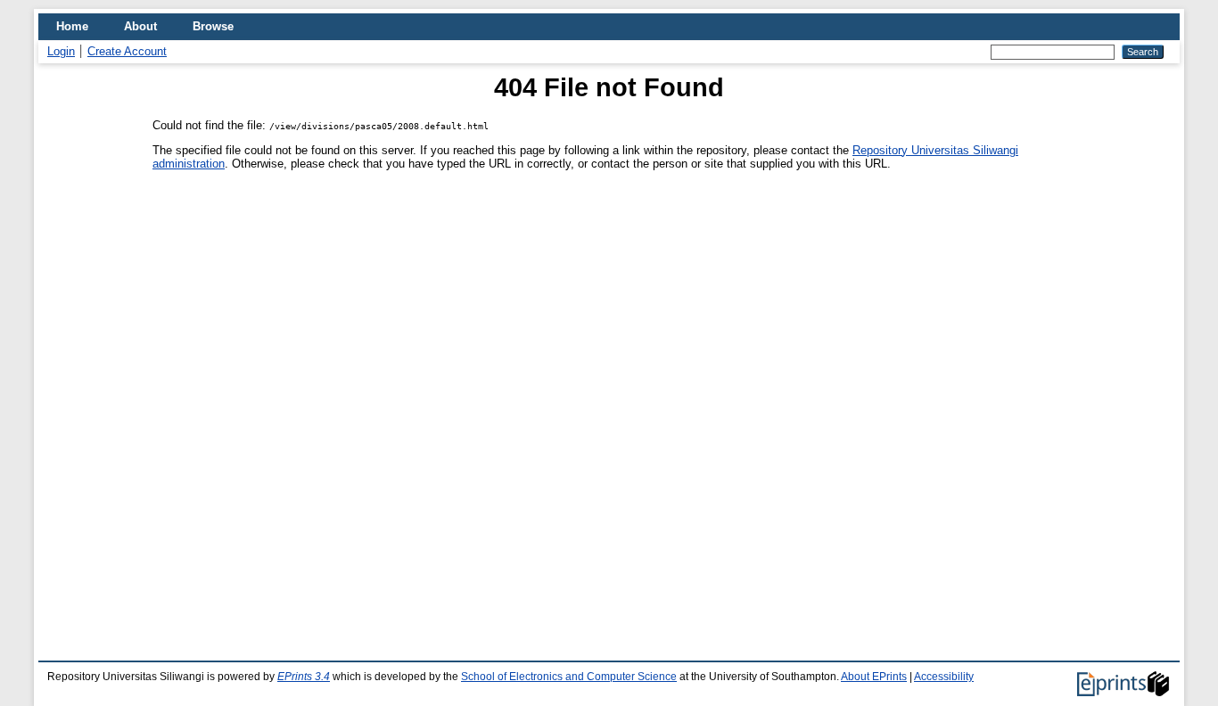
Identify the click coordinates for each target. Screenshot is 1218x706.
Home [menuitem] (72, 26)
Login (61, 51)
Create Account (127, 51)
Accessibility (944, 676)
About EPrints (874, 676)
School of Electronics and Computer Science (569, 676)
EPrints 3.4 (303, 676)
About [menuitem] (140, 26)
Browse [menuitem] (213, 26)
